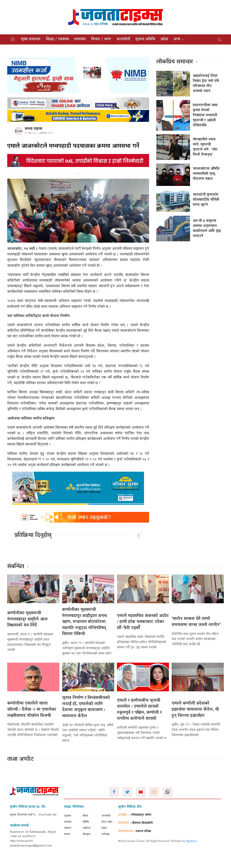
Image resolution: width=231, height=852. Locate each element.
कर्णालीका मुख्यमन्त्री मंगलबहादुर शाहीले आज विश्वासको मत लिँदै (27, 619)
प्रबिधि (86, 822)
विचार (85, 816)
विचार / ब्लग (101, 39)
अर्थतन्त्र (86, 828)
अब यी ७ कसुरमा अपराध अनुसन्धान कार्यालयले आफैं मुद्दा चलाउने (207, 229)
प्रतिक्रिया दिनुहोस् (32, 535)
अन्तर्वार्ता (123, 39)
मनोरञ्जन (105, 834)
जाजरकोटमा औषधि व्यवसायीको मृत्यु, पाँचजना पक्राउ (206, 173)
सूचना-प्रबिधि (145, 39)
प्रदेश (164, 39)
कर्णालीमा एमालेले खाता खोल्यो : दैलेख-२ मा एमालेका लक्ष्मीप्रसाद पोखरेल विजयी (31, 709)
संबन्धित (15, 566)
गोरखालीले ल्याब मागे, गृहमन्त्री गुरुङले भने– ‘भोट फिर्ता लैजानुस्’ (205, 147)
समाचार (80, 39)
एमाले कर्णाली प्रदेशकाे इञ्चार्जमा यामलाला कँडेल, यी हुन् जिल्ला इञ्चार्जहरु (195, 709)
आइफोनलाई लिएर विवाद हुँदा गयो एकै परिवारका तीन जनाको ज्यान (206, 84)
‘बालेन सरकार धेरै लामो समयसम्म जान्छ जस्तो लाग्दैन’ (196, 622)
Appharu (191, 841)
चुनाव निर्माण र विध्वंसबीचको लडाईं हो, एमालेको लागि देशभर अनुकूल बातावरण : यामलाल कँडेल (86, 707)
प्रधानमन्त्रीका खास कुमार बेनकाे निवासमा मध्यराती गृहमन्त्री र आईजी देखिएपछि (205, 115)
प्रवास (104, 828)
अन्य (176, 39)
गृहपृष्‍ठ (67, 816)
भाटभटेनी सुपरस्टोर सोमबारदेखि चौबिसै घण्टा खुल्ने (206, 199)
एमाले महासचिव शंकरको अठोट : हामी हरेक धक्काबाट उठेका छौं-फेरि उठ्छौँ (143, 622)
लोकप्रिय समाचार (174, 62)
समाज (67, 834)
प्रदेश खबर (106, 822)
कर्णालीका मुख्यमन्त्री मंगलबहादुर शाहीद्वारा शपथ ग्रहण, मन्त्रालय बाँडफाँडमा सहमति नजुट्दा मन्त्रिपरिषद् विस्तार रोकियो (84, 622)
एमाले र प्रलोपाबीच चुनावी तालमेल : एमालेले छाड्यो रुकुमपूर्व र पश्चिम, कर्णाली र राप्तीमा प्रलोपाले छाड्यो (139, 710)
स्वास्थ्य (67, 828)
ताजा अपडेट (20, 759)
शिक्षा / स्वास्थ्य (57, 39)
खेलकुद (87, 834)
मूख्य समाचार (30, 39)
